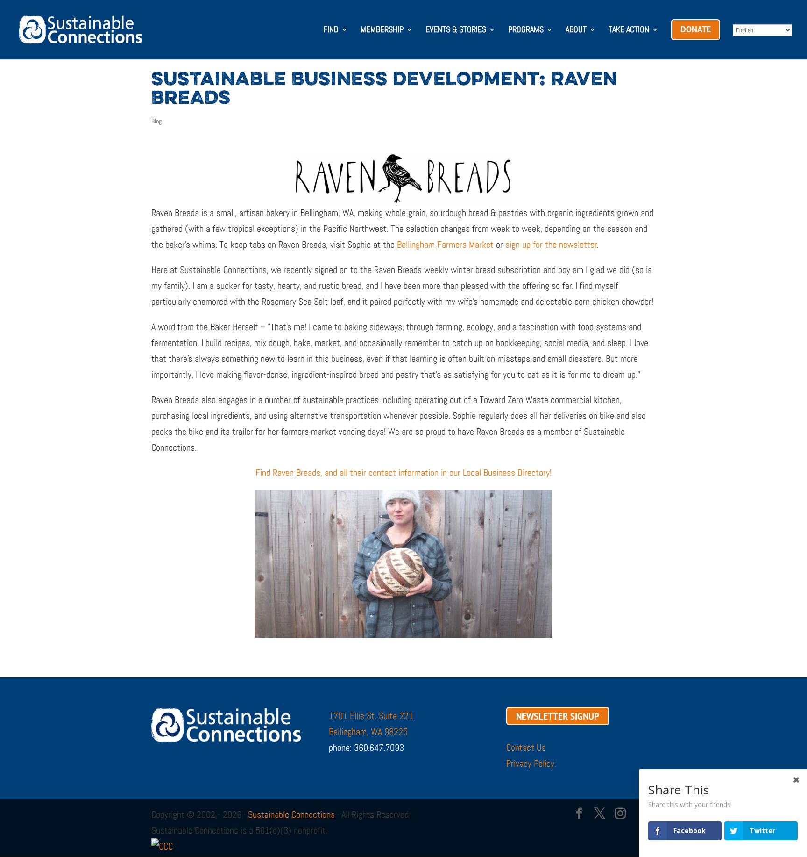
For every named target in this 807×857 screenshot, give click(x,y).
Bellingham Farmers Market (445, 244)
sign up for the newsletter (551, 244)
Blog (156, 121)
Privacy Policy (530, 763)
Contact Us (526, 748)
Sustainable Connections (291, 814)
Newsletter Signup (557, 715)
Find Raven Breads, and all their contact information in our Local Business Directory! (403, 473)
